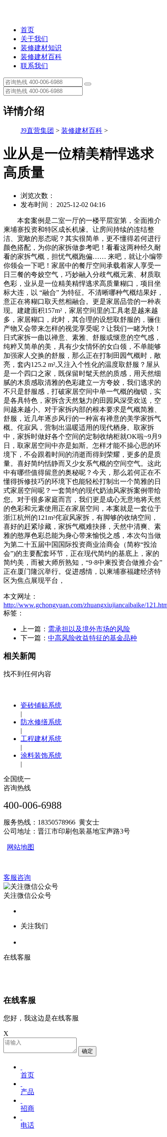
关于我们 (34, 38)
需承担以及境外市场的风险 (89, 629)
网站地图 (20, 847)
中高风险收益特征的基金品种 (92, 638)
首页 (27, 29)
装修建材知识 (41, 47)
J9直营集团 (37, 130)
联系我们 (34, 65)
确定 (87, 1051)
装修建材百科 (41, 56)
